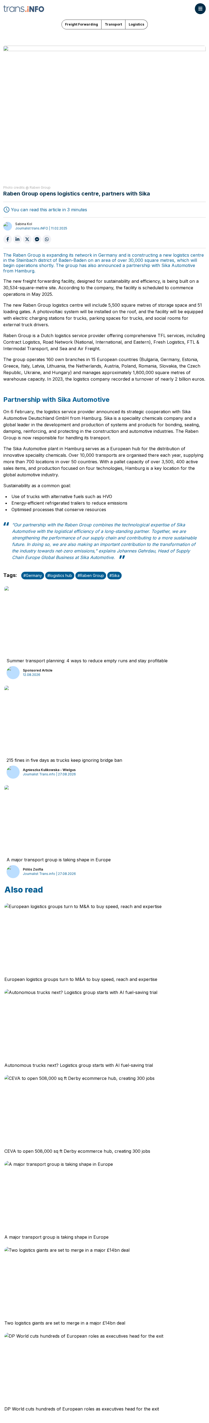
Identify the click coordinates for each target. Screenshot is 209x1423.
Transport (113, 24)
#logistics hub (59, 575)
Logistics (136, 24)
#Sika (114, 575)
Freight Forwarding (81, 24)
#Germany (32, 575)
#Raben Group (91, 575)
